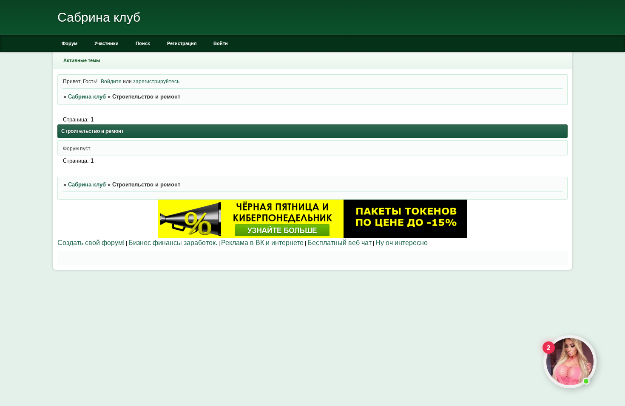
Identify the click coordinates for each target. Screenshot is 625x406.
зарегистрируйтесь (156, 81)
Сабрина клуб (87, 96)
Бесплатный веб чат (339, 242)
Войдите (111, 81)
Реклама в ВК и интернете (262, 242)
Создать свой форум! (91, 242)
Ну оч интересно (401, 242)
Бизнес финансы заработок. (172, 242)
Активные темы (81, 60)
